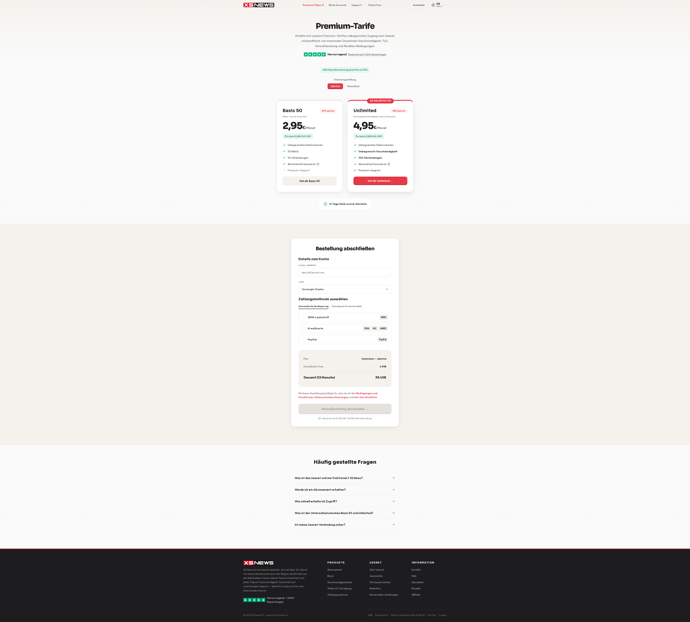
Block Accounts (337, 5)
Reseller (416, 588)
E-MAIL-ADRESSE (307, 265)
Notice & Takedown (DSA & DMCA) (408, 615)
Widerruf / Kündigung (339, 588)
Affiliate (416, 594)
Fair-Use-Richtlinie (365, 397)
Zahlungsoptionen (337, 594)
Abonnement (334, 569)
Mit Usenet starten (380, 582)
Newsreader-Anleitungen (384, 594)
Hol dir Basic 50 (310, 181)
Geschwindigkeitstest (339, 582)
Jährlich (335, 86)
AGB (370, 615)
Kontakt (416, 569)
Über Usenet (377, 569)
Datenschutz (381, 615)
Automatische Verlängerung (313, 306)
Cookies (443, 615)
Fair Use (432, 615)
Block (330, 576)
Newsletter (418, 582)
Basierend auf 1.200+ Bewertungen (367, 54)
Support (356, 5)
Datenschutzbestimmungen (331, 397)
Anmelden (419, 5)
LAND (301, 282)
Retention (375, 588)
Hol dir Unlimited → (380, 181)
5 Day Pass (374, 5)
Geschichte (376, 576)
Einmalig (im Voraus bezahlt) (347, 306)
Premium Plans (313, 5)
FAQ (414, 576)
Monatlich (353, 86)
